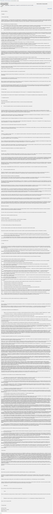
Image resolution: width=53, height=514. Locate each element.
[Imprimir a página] (16, 0)
